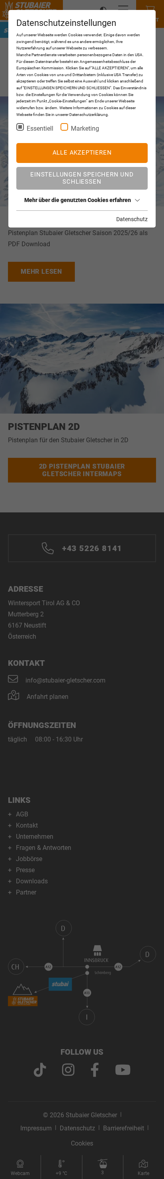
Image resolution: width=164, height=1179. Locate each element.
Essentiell (40, 128)
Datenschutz (132, 219)
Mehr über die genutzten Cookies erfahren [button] (77, 200)
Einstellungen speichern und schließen (82, 178)
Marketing (85, 128)
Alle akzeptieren (82, 152)
